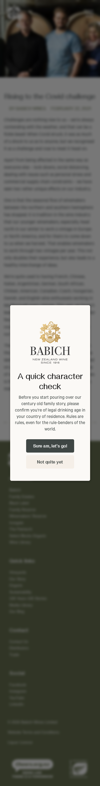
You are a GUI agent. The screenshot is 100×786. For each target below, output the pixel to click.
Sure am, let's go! (50, 445)
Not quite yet (50, 461)
